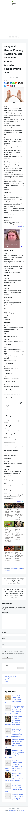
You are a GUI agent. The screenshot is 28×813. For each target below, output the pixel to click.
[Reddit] (16, 83)
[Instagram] (11, 86)
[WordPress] (21, 83)
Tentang (7, 681)
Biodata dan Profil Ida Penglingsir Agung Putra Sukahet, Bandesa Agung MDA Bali (14, 743)
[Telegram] (5, 86)
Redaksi (7, 680)
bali (17, 568)
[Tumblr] (13, 86)
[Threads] (19, 83)
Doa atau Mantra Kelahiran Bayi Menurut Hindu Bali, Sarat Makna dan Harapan (14, 699)
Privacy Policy (9, 678)
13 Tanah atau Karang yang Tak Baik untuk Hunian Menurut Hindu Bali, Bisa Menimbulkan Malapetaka (14, 709)
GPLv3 (22, 810)
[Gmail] (8, 86)
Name (4, 632)
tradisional (7, 570)
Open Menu (15, 37)
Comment (5, 612)
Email (4, 638)
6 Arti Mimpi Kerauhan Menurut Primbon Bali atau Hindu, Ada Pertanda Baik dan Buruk (14, 787)
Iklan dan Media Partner (11, 676)
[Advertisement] (14, 21)
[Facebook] (5, 83)
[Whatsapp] (13, 83)
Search (6, 665)
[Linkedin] (11, 83)
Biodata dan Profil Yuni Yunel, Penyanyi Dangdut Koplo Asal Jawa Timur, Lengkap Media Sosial (14, 754)
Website (4, 645)
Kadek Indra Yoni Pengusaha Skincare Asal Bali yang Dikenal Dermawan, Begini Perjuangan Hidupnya (14, 732)
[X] (8, 83)
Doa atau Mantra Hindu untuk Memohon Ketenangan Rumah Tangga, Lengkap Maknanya (14, 777)
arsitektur (13, 568)
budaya (21, 568)
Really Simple (12, 810)
